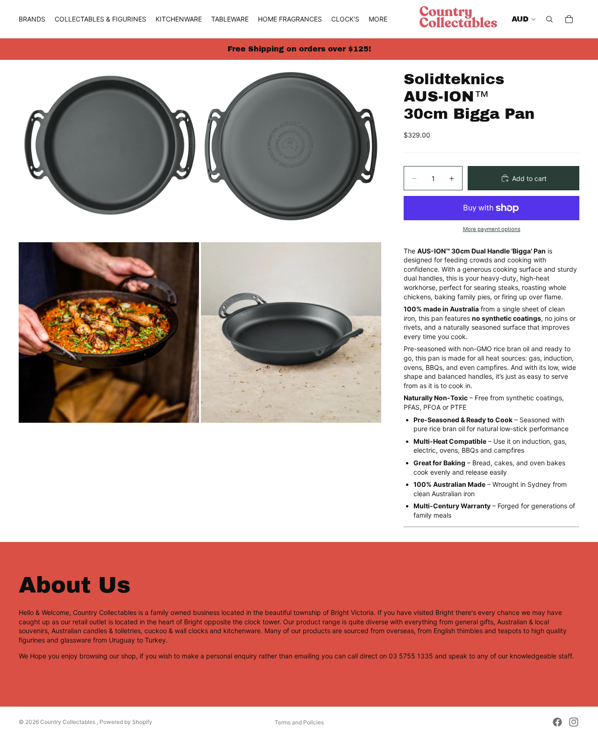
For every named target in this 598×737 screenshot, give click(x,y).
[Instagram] (573, 722)
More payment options (491, 229)
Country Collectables (68, 721)
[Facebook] (557, 722)
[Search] (549, 19)
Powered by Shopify (126, 721)
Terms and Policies (299, 722)
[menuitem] (378, 19)
